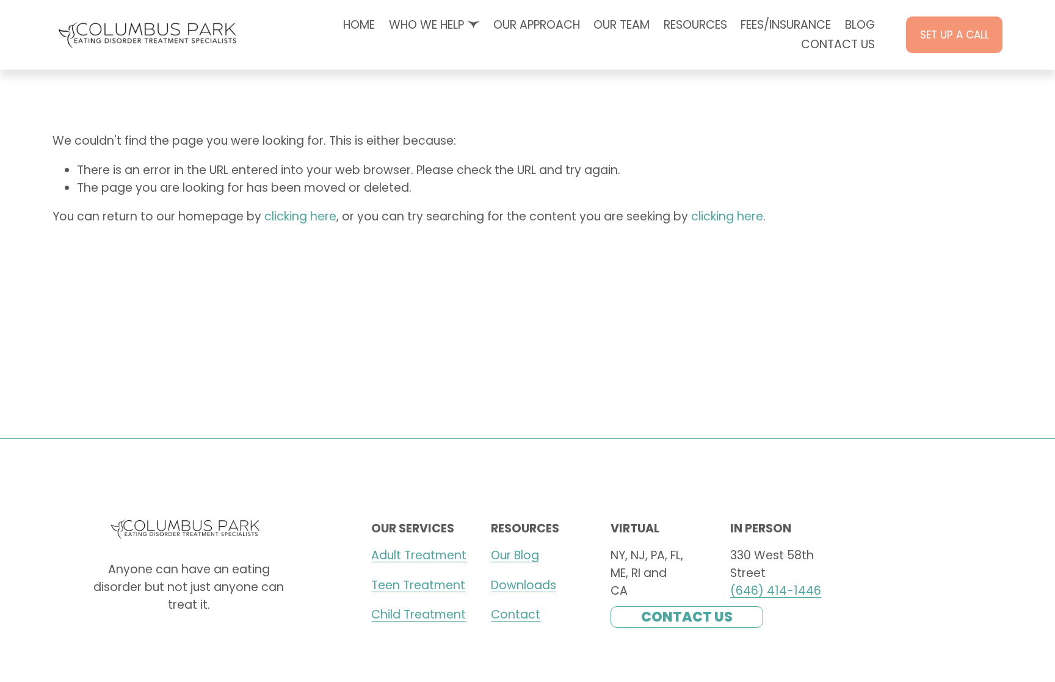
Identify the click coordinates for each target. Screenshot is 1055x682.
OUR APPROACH (536, 24)
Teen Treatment (418, 585)
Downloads (523, 585)
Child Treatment (418, 614)
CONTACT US (838, 44)
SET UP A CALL (954, 34)
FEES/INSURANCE (786, 24)
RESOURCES (695, 24)
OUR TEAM (621, 24)
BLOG (860, 24)
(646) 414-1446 (775, 590)
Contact (515, 614)
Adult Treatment (418, 555)
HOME (359, 24)
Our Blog (515, 555)
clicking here (300, 216)
